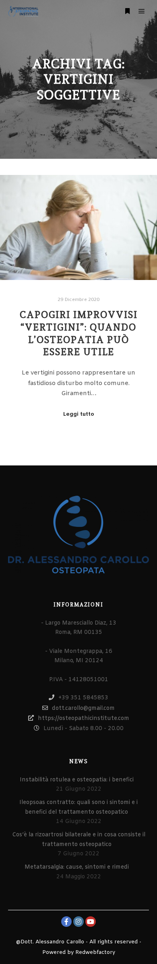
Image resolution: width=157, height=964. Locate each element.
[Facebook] (66, 921)
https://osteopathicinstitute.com (83, 718)
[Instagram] (78, 921)
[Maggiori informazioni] (127, 11)
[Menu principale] (141, 11)
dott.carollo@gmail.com (83, 708)
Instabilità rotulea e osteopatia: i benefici (77, 780)
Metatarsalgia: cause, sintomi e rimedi (77, 867)
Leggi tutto (78, 414)
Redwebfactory (95, 952)
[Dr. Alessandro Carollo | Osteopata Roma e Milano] (23, 11)
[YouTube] (90, 921)
